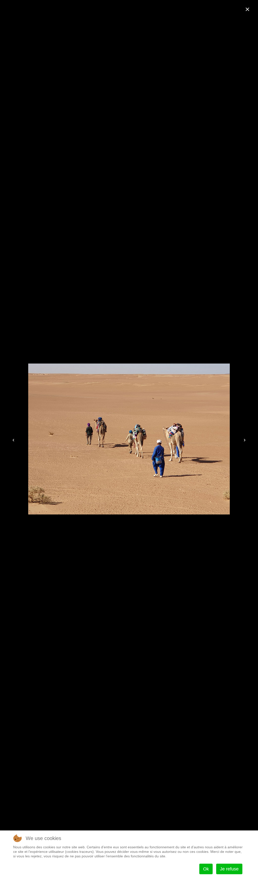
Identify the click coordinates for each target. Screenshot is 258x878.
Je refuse (229, 868)
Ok (206, 868)
